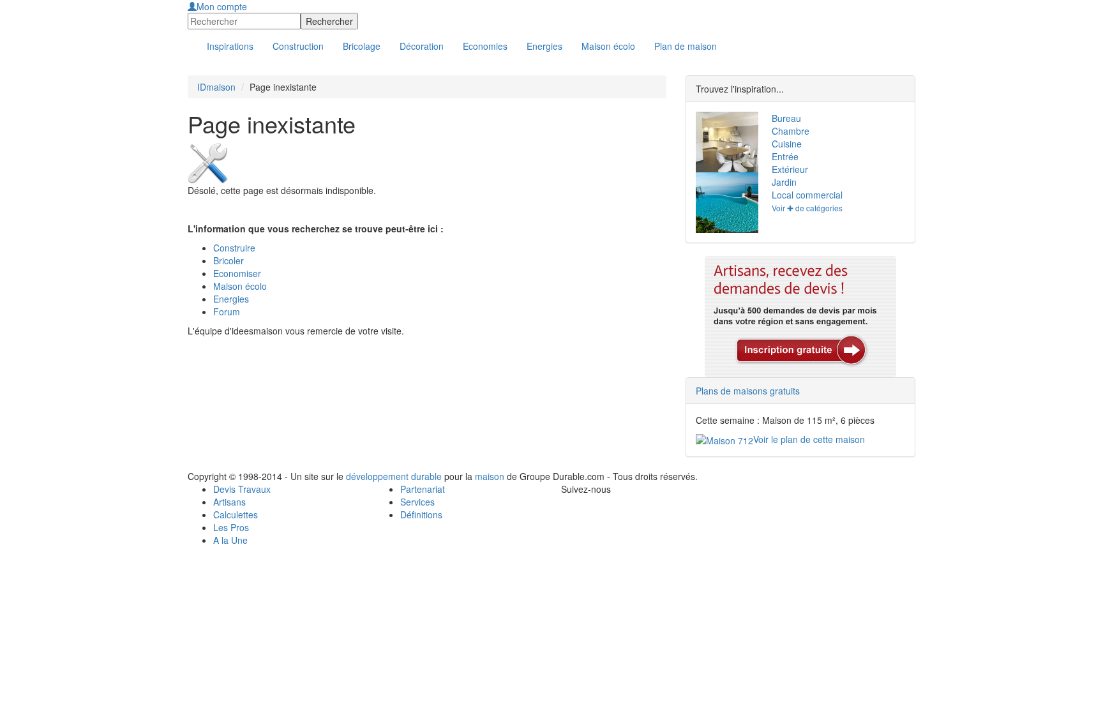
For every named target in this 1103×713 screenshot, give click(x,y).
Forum (226, 311)
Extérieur (790, 169)
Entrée (785, 156)
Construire (234, 247)
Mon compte (222, 6)
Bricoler (228, 260)
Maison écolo (240, 286)
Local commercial (807, 194)
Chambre (790, 130)
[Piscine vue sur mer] (724, 202)
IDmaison (216, 86)
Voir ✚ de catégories (807, 207)
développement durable (394, 476)
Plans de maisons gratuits (748, 390)
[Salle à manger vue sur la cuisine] (724, 142)
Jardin (784, 182)
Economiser (237, 273)
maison (489, 476)
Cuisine (787, 143)
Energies (231, 298)
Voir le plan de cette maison (809, 439)
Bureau (786, 118)
